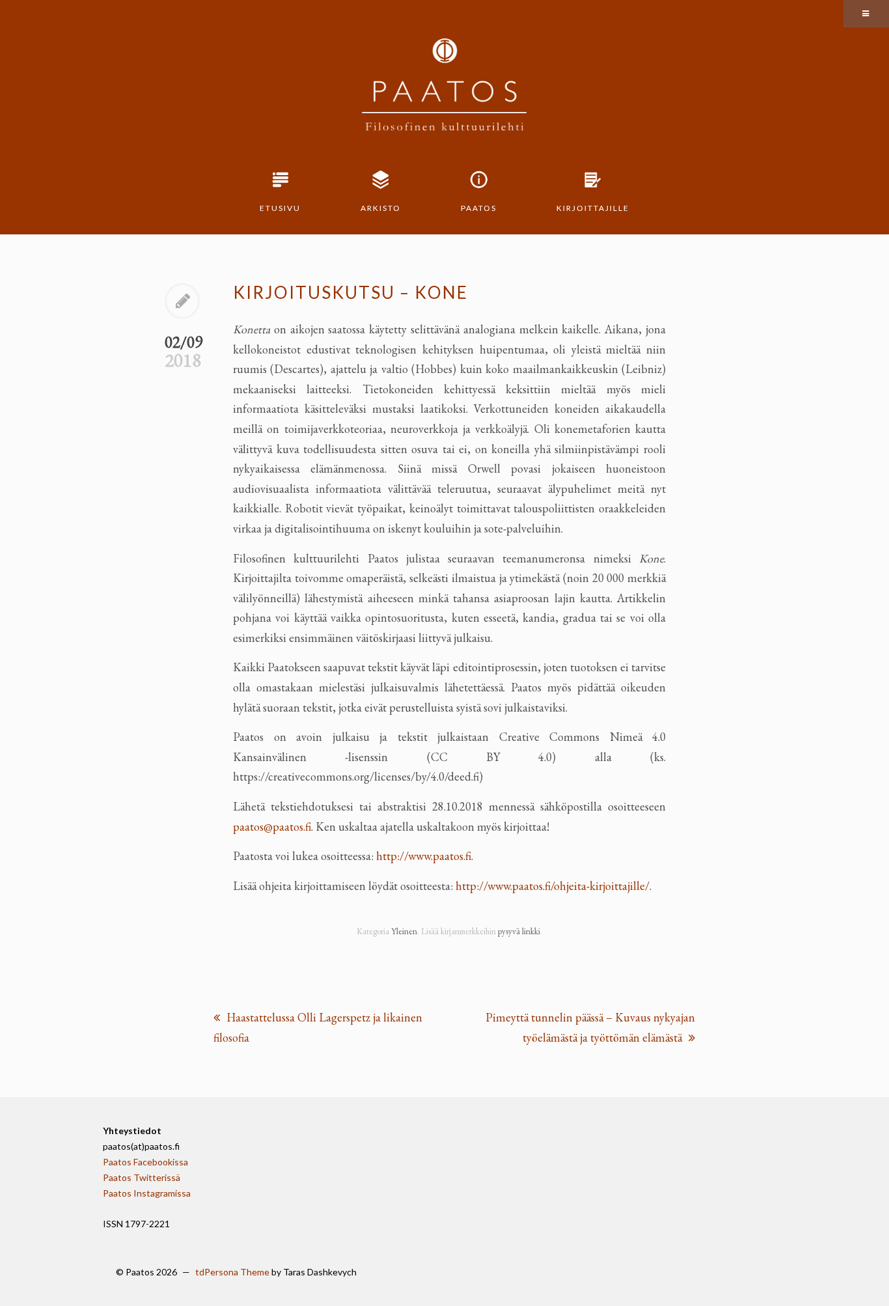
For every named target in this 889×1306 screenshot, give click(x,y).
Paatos (479, 208)
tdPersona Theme (232, 1271)
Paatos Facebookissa (145, 1161)
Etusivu (280, 208)
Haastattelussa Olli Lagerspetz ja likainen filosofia (317, 1027)
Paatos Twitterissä (141, 1177)
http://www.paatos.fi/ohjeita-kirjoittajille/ (553, 885)
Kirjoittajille (592, 208)
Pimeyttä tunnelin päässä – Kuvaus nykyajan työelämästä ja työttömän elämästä (590, 1027)
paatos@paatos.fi (272, 826)
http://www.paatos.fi (423, 855)
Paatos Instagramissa (147, 1193)
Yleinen (404, 931)
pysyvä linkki (519, 931)
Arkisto (381, 208)
